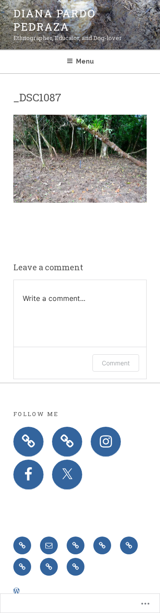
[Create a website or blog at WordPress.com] (16, 591)
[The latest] (49, 567)
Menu (85, 61)
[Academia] (75, 545)
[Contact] (129, 545)
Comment (116, 363)
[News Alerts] (75, 567)
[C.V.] (22, 545)
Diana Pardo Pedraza (54, 20)
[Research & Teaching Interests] (22, 567)
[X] (67, 475)
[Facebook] (28, 475)
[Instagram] (106, 442)
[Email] (49, 545)
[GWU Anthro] (102, 545)
